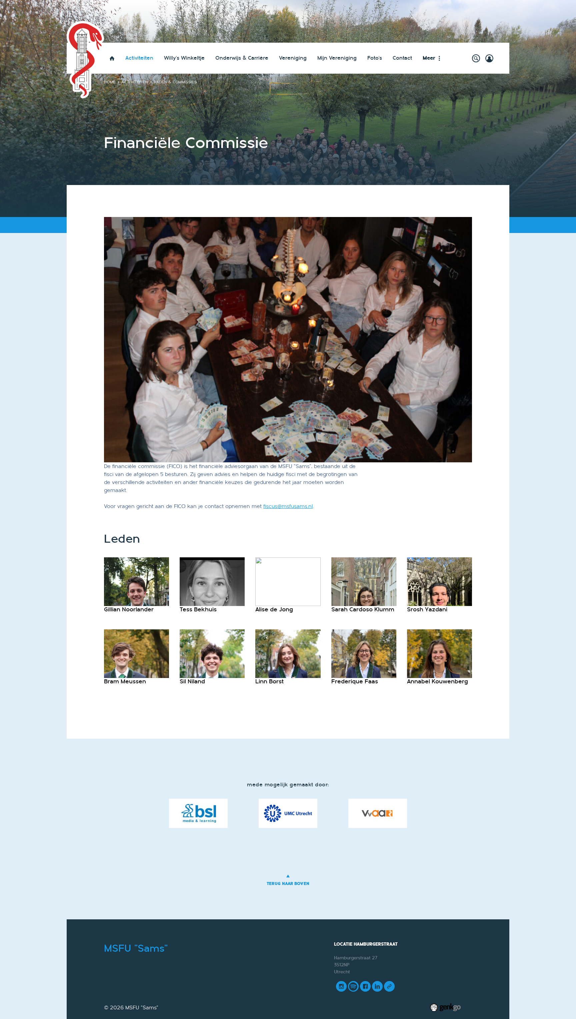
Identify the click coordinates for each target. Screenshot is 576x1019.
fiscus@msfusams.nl (288, 506)
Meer (429, 58)
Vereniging (293, 58)
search (476, 58)
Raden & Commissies (175, 82)
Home (112, 58)
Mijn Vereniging (337, 58)
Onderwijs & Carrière (241, 58)
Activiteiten (139, 58)
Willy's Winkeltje (184, 58)
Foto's (374, 58)
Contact (402, 58)
